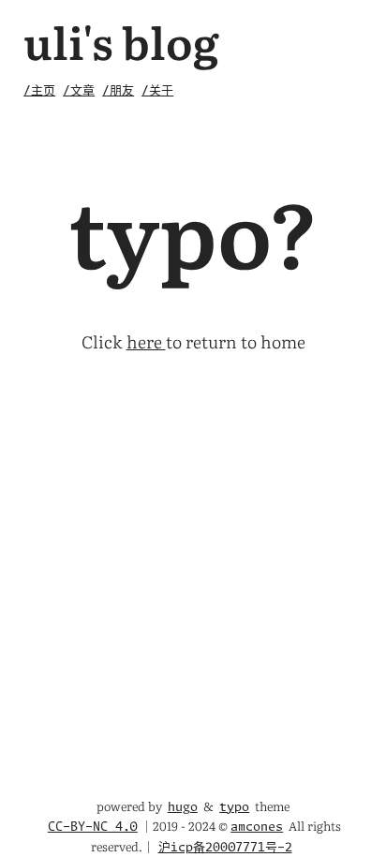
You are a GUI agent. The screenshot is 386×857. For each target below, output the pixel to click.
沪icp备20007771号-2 (225, 848)
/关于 (157, 91)
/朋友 (118, 91)
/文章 (79, 91)
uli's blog (121, 40)
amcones (256, 827)
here (146, 341)
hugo (183, 808)
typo (234, 808)
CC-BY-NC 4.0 (93, 827)
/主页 (39, 91)
